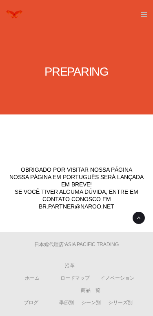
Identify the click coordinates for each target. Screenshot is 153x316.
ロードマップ (75, 278)
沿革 (70, 266)
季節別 (66, 302)
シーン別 (91, 302)
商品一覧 (90, 290)
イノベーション (117, 278)
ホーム (32, 278)
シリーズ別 (120, 302)
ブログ (31, 302)
